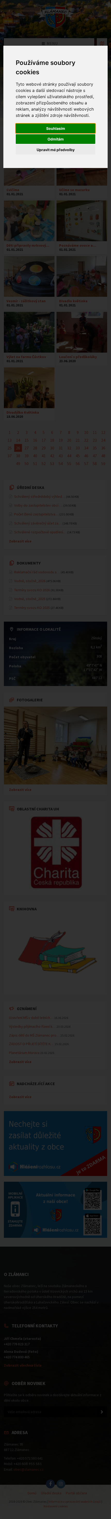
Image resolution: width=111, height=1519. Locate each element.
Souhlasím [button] (55, 128)
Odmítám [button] (55, 139)
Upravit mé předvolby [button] (56, 149)
